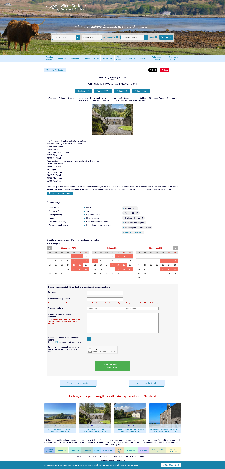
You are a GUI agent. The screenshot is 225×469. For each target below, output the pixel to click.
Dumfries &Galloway (173, 450)
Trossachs (130, 450)
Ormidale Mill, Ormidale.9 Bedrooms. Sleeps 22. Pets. (95, 430)
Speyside (75, 450)
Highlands (61, 450)
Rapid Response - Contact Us (112, 461)
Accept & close (171, 465)
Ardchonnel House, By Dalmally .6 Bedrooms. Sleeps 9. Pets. (60, 430)
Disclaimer (91, 456)
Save (166, 70)
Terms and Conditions (135, 456)
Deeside (87, 450)
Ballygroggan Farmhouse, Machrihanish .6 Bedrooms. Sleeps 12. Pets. (165, 430)
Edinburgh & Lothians (157, 450)
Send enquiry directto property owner (112, 366)
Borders (143, 450)
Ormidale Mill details (54, 70)
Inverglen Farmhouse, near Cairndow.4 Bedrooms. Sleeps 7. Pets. (130, 430)
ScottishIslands (49, 450)
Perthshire (107, 450)
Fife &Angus (119, 450)
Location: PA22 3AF (133, 232)
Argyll (96, 450)
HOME (80, 456)
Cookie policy (116, 456)
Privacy (103, 456)
